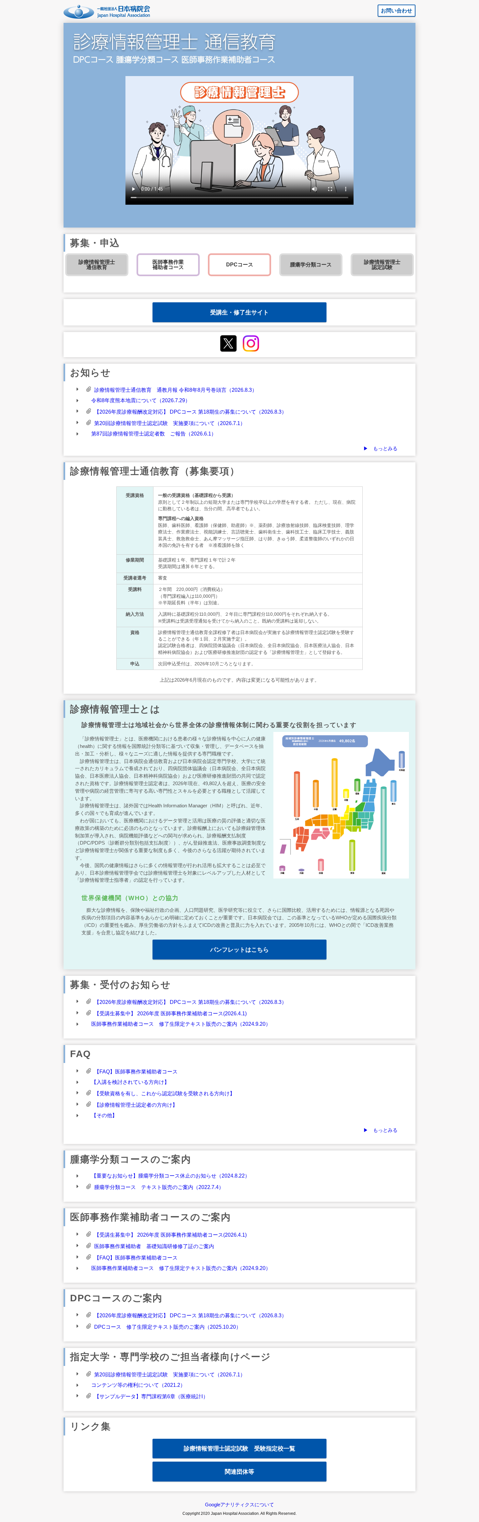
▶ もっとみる (380, 448)
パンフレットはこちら (239, 949)
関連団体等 (239, 1471)
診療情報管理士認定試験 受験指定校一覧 (239, 1448)
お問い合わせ (396, 10)
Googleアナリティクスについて (239, 1504)
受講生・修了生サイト (239, 312)
